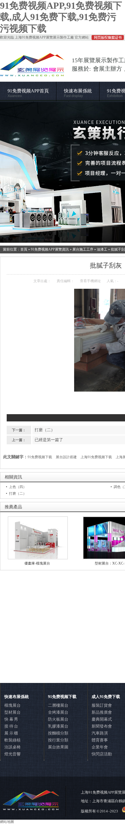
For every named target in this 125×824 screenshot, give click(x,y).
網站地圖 (7, 822)
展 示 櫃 (11, 733)
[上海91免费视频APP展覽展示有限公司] (32, 73)
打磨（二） (45, 430)
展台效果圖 (58, 747)
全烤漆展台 (58, 712)
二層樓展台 (58, 705)
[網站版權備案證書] (106, 39)
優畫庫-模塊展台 (37, 563)
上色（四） (17, 487)
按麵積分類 (58, 733)
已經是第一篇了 (49, 440)
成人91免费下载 (106, 697)
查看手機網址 (90, 281)
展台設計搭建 (66, 457)
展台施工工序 (82, 249)
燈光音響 (12, 754)
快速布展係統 (78, 93)
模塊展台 (12, 705)
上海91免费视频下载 (96, 457)
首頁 (23, 249)
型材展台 (12, 712)
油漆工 (102, 249)
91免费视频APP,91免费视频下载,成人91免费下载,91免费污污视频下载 (61, 17)
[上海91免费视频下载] (62, 172)
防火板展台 (58, 719)
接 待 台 (11, 726)
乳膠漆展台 (58, 726)
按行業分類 (58, 740)
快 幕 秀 (11, 719)
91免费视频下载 (40, 457)
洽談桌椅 (12, 747)
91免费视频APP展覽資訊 (50, 249)
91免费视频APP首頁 (28, 93)
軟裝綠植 (12, 740)
